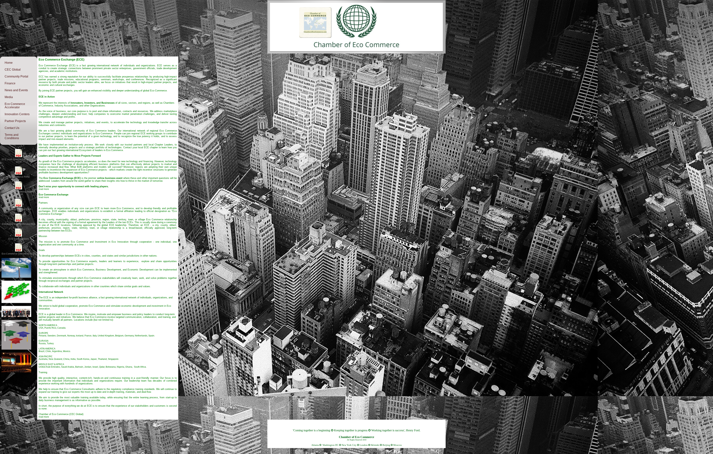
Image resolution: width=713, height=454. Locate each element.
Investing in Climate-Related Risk (18, 224)
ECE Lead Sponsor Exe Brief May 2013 (19, 160)
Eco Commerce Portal (19, 177)
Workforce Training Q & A (18, 209)
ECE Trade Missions (18, 239)
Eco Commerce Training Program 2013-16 (18, 193)
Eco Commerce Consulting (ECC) (19, 253)
